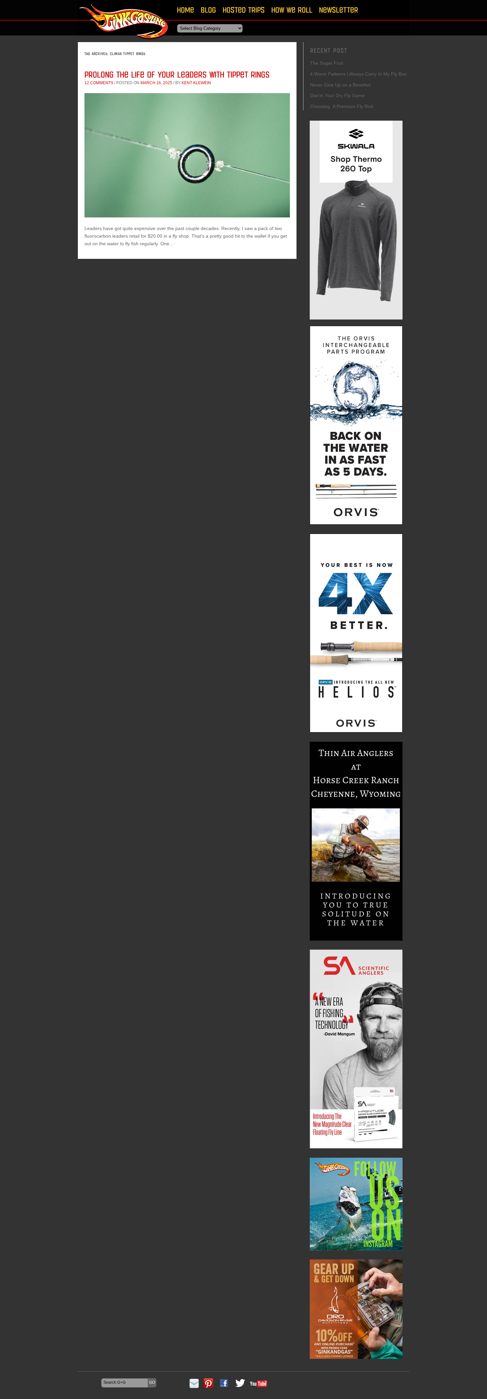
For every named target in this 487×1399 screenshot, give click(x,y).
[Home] (124, 41)
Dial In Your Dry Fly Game (337, 95)
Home (185, 9)
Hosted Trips (244, 9)
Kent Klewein (196, 83)
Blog (208, 9)
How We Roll (291, 9)
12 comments (98, 83)
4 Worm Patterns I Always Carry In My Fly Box (358, 74)
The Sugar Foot (326, 63)
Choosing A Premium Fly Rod (341, 106)
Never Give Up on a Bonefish (340, 84)
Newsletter (338, 9)
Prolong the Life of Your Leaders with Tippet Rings (177, 74)
